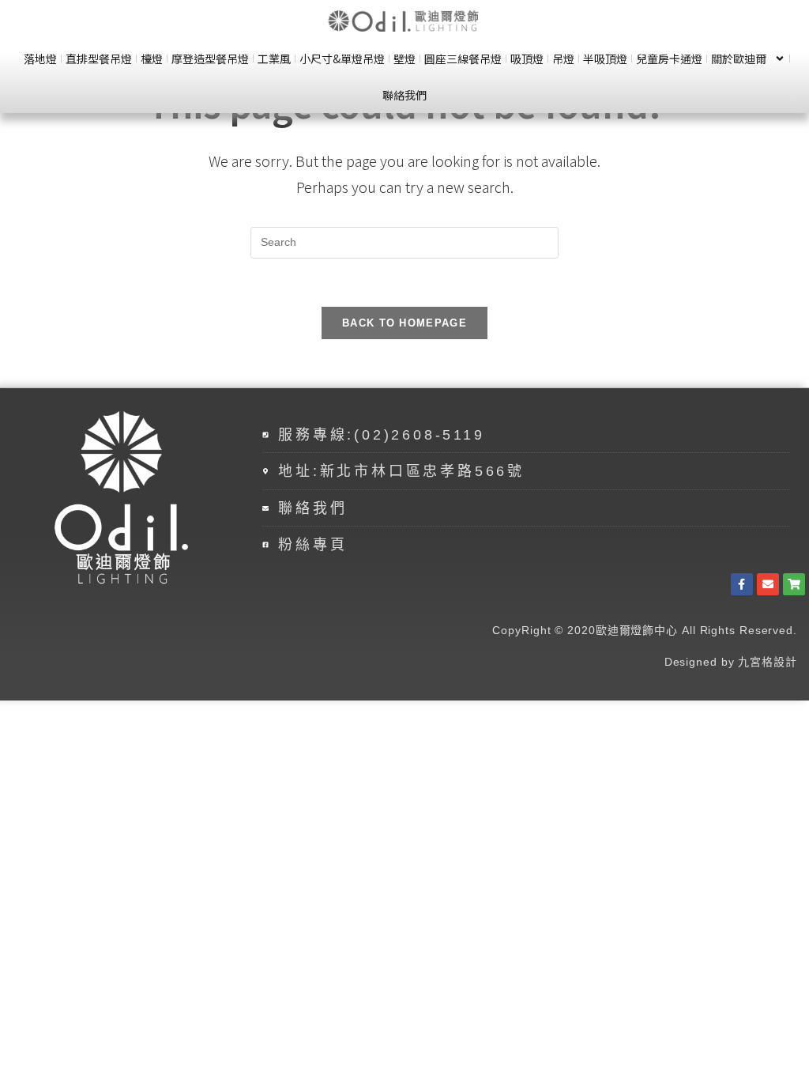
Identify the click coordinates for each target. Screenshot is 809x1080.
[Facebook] (742, 584)
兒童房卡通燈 (669, 58)
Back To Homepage (404, 323)
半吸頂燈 (605, 58)
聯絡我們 (404, 95)
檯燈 (152, 58)
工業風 (274, 58)
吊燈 (563, 58)
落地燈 (40, 58)
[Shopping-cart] (794, 584)
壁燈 (404, 58)
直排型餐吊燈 (99, 58)
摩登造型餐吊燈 (210, 58)
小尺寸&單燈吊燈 (342, 58)
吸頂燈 (527, 58)
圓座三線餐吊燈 (463, 58)
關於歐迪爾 (738, 58)
